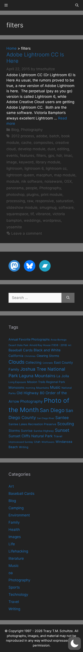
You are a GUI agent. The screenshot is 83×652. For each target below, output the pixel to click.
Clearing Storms (48, 356)
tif (32, 214)
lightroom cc (56, 168)
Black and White (47, 350)
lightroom (14, 168)
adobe (41, 136)
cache (26, 142)
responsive (44, 201)
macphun (44, 175)
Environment (19, 515)
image (11, 162)
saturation (64, 201)
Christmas (30, 356)
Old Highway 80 (30, 393)
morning (30, 387)
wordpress (52, 220)
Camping (16, 508)
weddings (32, 220)
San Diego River (45, 418)
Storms (14, 431)
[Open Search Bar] (77, 5)
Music (55, 387)
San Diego (52, 410)
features (27, 155)
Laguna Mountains (37, 375)
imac (68, 155)
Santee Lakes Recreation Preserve (32, 424)
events (12, 155)
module (12, 181)
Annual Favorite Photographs (29, 339)
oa (11, 573)
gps (51, 155)
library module (48, 162)
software (66, 207)
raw (30, 201)
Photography (32, 130)
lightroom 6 (34, 168)
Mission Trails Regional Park (46, 382)
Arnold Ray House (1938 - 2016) (48, 345)
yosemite (14, 227)
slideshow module (21, 207)
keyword (26, 162)
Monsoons (16, 388)
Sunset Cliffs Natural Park (31, 436)
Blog (15, 130)
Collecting (34, 362)
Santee (62, 417)
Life (12, 544)
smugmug (48, 207)
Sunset (62, 430)
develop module (31, 149)
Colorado (48, 362)
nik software (31, 181)
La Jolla (62, 376)
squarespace (17, 214)
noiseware (53, 181)
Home (11, 48)
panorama (15, 188)
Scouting (65, 423)
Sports (14, 587)
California (16, 356)
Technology (18, 594)
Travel (58, 436)
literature (16, 558)
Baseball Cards (21, 350)
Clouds (16, 362)
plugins (33, 194)
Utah (37, 441)
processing (15, 201)
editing (63, 149)
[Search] (68, 298)
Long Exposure (17, 382)
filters (41, 155)
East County (63, 362)
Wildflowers (48, 442)
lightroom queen (20, 175)
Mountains (42, 387)
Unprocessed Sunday (21, 441)
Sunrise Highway (44, 430)
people (31, 188)
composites (43, 142)
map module (64, 175)
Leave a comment (26, 233)
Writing (23, 447)
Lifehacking (18, 551)
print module (51, 194)
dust (51, 149)
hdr (59, 155)
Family (14, 369)
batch (54, 136)
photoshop (15, 194)
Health (14, 529)
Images (15, 537)
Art (69, 345)
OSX (68, 181)
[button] (74, 643)
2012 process (22, 136)
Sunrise (27, 431)
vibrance (43, 214)
